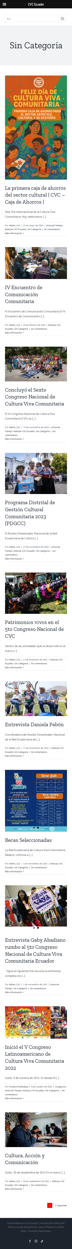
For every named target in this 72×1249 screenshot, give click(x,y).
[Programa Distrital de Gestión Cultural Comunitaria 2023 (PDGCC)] (36, 473)
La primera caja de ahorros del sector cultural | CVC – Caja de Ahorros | (35, 195)
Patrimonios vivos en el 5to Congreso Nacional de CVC (34, 629)
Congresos (60, 1086)
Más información (13, 233)
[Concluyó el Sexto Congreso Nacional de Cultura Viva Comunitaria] (36, 364)
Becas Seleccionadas (28, 840)
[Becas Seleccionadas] (36, 801)
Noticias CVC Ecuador (15, 229)
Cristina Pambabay (18, 1086)
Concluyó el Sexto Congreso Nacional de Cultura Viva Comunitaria (34, 397)
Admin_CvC (14, 225)
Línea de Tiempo (54, 225)
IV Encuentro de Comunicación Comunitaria (23, 294)
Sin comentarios (52, 229)
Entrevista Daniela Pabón (34, 724)
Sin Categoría (34, 229)
